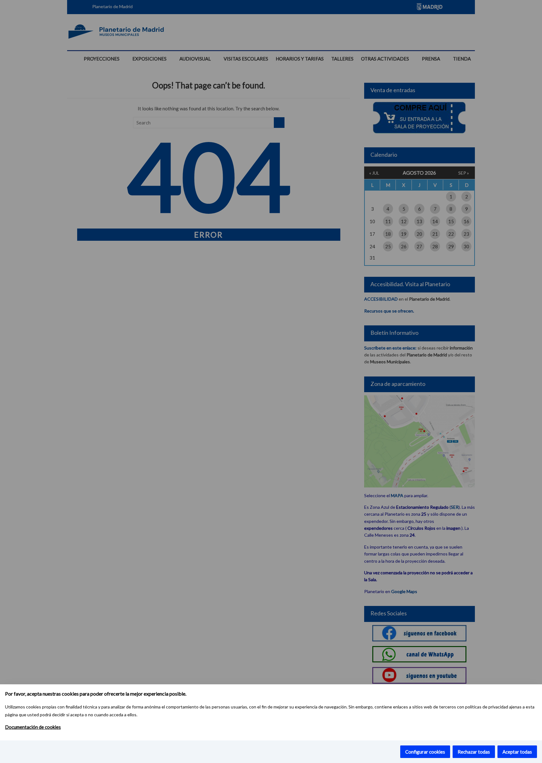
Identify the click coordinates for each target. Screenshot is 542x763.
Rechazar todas (474, 752)
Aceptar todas (517, 752)
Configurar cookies (425, 752)
